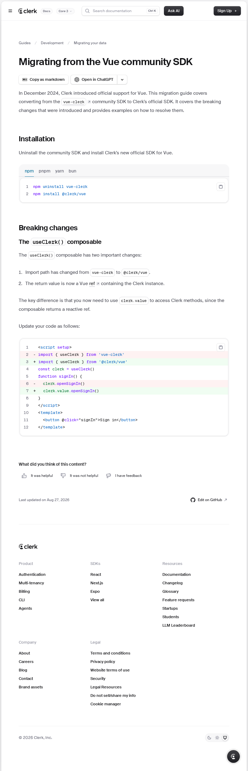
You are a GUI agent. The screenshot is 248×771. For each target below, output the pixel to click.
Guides (25, 43)
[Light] (217, 738)
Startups (170, 608)
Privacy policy (102, 661)
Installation (37, 139)
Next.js (96, 583)
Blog (23, 670)
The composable (60, 241)
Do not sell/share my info (113, 695)
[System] (225, 738)
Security (97, 678)
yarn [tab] (59, 171)
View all (97, 600)
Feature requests (178, 600)
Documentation (176, 574)
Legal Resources (106, 687)
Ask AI (174, 10)
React (95, 574)
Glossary (170, 591)
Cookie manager (105, 704)
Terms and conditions (110, 653)
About (24, 653)
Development (52, 43)
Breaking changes (48, 228)
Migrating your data (90, 43)
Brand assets (31, 687)
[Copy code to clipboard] (221, 186)
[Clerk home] (28, 546)
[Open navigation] (10, 11)
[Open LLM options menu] (122, 79)
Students (170, 617)
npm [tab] (29, 171)
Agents (25, 608)
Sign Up (224, 10)
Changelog (172, 583)
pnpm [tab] (45, 171)
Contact (26, 678)
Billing (24, 591)
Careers (26, 661)
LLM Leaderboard (178, 625)
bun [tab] (72, 171)
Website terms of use (110, 670)
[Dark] (209, 738)
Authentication (32, 574)
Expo (95, 591)
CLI (22, 600)
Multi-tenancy (31, 583)
